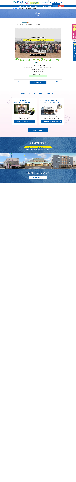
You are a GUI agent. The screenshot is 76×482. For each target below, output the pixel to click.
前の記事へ (18, 81)
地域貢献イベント (24, 22)
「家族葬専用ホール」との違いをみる (51, 121)
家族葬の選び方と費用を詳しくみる (24, 121)
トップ (14, 6)
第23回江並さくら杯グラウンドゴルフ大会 (38, 76)
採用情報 (45, 4)
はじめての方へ (55, 6)
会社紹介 (45, 2)
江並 (27, 22)
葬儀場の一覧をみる (37, 177)
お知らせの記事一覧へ (38, 82)
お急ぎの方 (61, 6)
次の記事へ (58, 81)
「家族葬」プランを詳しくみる (38, 130)
